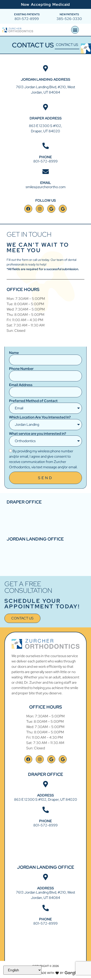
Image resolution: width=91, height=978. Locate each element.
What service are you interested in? (37, 433)
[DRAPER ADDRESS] (45, 107)
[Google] (51, 209)
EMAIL (45, 182)
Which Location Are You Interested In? (40, 417)
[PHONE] (45, 146)
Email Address (20, 385)
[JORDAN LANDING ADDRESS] (45, 68)
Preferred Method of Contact (33, 401)
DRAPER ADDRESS (46, 118)
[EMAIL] (45, 171)
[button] (75, 30)
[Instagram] (40, 209)
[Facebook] (28, 209)
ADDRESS (45, 795)
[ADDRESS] (45, 784)
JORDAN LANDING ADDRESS (45, 79)
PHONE (45, 157)
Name (14, 353)
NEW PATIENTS (69, 14)
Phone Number (21, 369)
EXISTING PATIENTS (27, 14)
